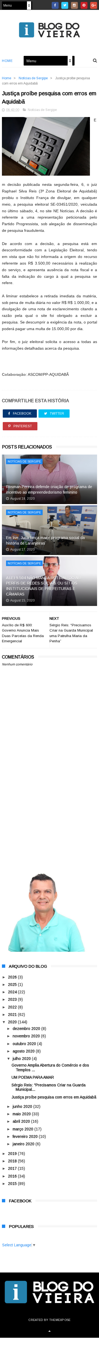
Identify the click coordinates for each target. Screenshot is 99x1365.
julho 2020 (22, 1058)
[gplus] (93, 5)
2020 (13, 1022)
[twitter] (64, 5)
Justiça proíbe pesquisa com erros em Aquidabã (54, 1097)
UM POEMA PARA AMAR (33, 1077)
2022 (13, 1007)
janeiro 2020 (24, 1144)
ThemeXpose (60, 1320)
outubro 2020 (25, 1044)
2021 (13, 1014)
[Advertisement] (49, 809)
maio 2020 (22, 1114)
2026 (13, 977)
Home (7, 61)
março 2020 (23, 1129)
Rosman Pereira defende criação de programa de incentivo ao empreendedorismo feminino (49, 489)
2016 (13, 1176)
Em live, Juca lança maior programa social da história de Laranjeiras (45, 540)
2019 (13, 1153)
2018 (13, 1161)
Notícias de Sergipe (33, 78)
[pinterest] (84, 5)
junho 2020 (23, 1106)
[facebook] (55, 5)
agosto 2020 (24, 1051)
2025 (13, 984)
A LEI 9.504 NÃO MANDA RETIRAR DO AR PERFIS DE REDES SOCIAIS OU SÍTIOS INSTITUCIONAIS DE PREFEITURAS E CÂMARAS (43, 586)
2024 (13, 992)
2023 (13, 999)
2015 (13, 1183)
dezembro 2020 (27, 1028)
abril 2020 (22, 1121)
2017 (13, 1168)
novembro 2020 (27, 1036)
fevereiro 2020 (26, 1136)
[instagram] (74, 5)
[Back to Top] (49, 1331)
